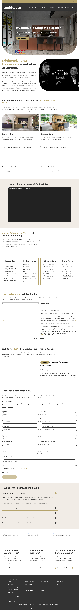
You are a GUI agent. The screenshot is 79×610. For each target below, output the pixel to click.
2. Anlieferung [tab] (54, 362)
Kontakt (73, 7)
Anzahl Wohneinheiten (8, 441)
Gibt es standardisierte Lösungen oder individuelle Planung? (17, 513)
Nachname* (43, 411)
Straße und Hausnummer (47, 426)
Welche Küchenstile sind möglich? (10, 508)
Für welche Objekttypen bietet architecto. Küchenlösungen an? (18, 517)
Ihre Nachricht (7, 456)
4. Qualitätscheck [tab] (46, 365)
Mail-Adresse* (5, 418)
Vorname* (4, 411)
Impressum (51, 604)
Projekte (52, 7)
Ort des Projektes (6, 449)
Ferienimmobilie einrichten (64, 567)
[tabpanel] (58, 373)
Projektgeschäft (28, 584)
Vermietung (27, 586)
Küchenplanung (44, 7)
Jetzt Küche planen (23, 38)
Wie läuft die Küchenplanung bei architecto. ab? (14, 493)
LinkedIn (59, 584)
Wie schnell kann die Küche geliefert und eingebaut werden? (17, 522)
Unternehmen (59, 7)
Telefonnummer (44, 418)
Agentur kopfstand (47, 608)
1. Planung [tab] (44, 362)
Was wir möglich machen (39, 338)
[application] (39, 204)
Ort (41, 433)
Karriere (67, 7)
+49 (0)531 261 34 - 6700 (14, 596)
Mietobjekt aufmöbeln (37, 567)
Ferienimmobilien (28, 587)
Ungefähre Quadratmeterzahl (48, 441)
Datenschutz (57, 604)
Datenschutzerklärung (21, 468)
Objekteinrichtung (33, 7)
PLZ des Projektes (45, 449)
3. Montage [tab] (65, 362)
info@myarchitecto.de (13, 601)
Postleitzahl (5, 433)
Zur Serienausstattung (11, 567)
